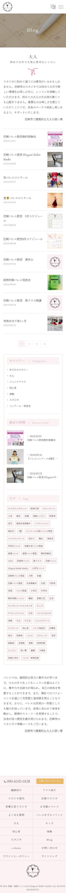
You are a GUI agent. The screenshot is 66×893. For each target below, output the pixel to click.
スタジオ (14, 399)
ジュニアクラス (17, 381)
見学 (53, 635)
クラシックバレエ (16, 613)
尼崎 (10, 590)
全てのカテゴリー (18, 369)
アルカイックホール (17, 508)
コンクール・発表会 (20, 406)
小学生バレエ (38, 568)
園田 (31, 598)
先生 (10, 523)
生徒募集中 (32, 583)
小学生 (34, 590)
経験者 (11, 643)
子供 (30, 613)
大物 (31, 575)
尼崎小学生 (13, 657)
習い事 (23, 650)
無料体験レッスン (16, 598)
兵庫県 (52, 628)
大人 (11, 375)
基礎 (33, 650)
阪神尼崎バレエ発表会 (16, 280)
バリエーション (42, 523)
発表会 (50, 538)
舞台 (41, 538)
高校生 (11, 531)
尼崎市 (19, 635)
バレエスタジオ (44, 613)
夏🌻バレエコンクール (17, 198)
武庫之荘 (41, 598)
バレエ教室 (21, 590)
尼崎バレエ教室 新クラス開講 (22, 301)
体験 (11, 394)
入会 (10, 516)
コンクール (13, 628)
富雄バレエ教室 (30, 553)
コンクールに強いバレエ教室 (39, 531)
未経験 (21, 643)
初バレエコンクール (15, 178)
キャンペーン (49, 508)
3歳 (20, 531)
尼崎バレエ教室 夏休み (18, 260)
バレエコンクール (16, 538)
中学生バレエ (14, 546)
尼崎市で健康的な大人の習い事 (44, 119)
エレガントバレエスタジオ (20, 605)
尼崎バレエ (51, 560)
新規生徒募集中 (23, 523)
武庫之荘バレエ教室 (34, 546)
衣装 (43, 583)
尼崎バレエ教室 (15, 583)
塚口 (10, 635)
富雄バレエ (13, 553)
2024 (10, 560)
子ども (28, 620)
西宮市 (52, 516)
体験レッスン (39, 516)
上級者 (42, 650)
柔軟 (31, 643)
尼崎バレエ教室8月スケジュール (23, 239)
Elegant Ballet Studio (18, 568)
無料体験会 (46, 553)
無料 (18, 516)
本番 (39, 575)
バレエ (30, 635)
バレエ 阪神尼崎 (31, 657)
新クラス (37, 560)
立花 (51, 598)
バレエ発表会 (39, 628)
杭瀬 (27, 516)
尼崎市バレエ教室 (16, 575)
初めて (32, 538)
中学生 (44, 590)
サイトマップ (50, 856)
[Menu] (61, 6)
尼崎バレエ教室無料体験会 (19, 137)
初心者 (12, 387)
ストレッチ (42, 635)
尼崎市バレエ (23, 560)
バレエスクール (42, 620)
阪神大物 (35, 508)
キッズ (40, 605)
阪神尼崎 (41, 643)
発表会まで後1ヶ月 (14, 321)
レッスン (12, 650)
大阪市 (52, 583)
